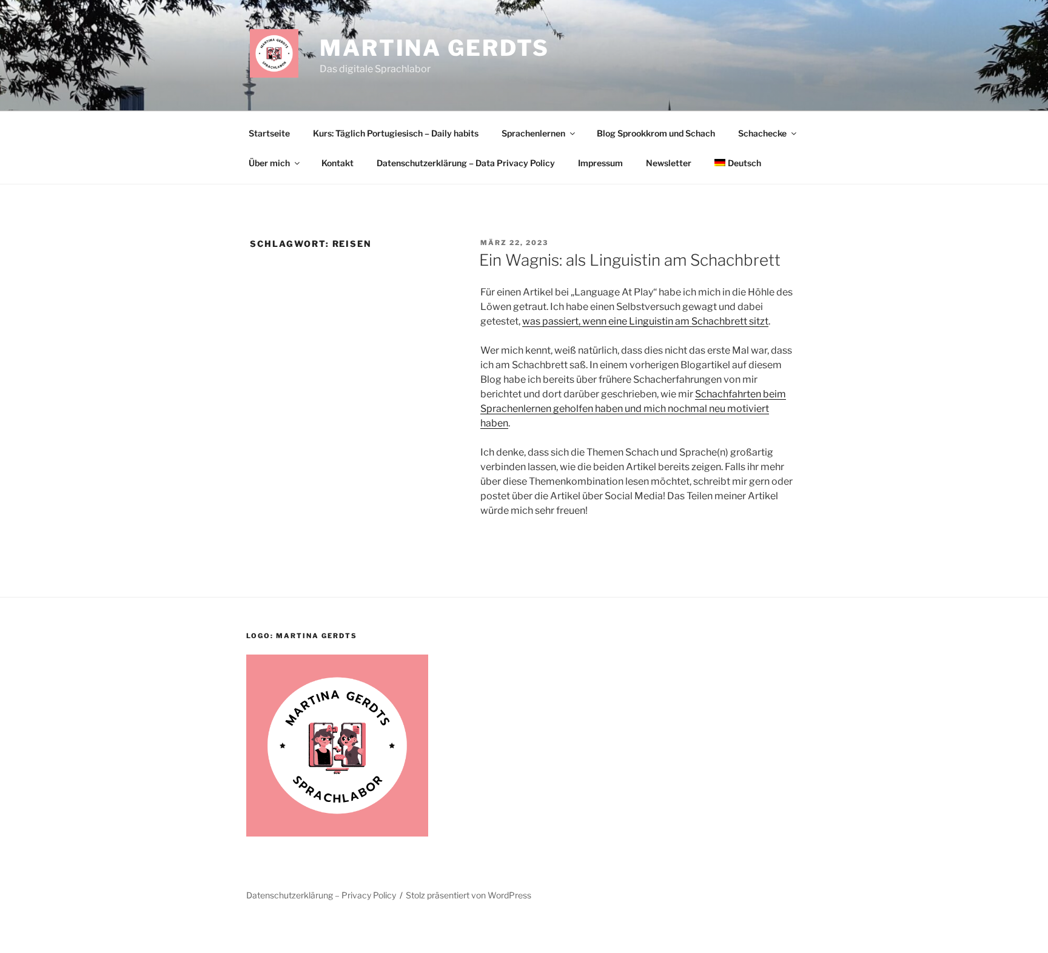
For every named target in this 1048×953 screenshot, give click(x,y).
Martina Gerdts (434, 48)
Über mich (269, 163)
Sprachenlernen (533, 133)
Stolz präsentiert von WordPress (468, 895)
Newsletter (668, 163)
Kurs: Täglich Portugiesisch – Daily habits (396, 133)
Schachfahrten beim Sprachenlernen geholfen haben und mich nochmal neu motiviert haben (633, 408)
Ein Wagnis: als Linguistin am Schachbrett (630, 260)
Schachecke (762, 133)
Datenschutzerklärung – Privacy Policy (321, 895)
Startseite (269, 133)
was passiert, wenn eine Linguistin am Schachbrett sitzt (645, 321)
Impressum (600, 163)
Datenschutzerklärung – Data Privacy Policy (466, 163)
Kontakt (337, 163)
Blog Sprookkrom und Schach (656, 133)
